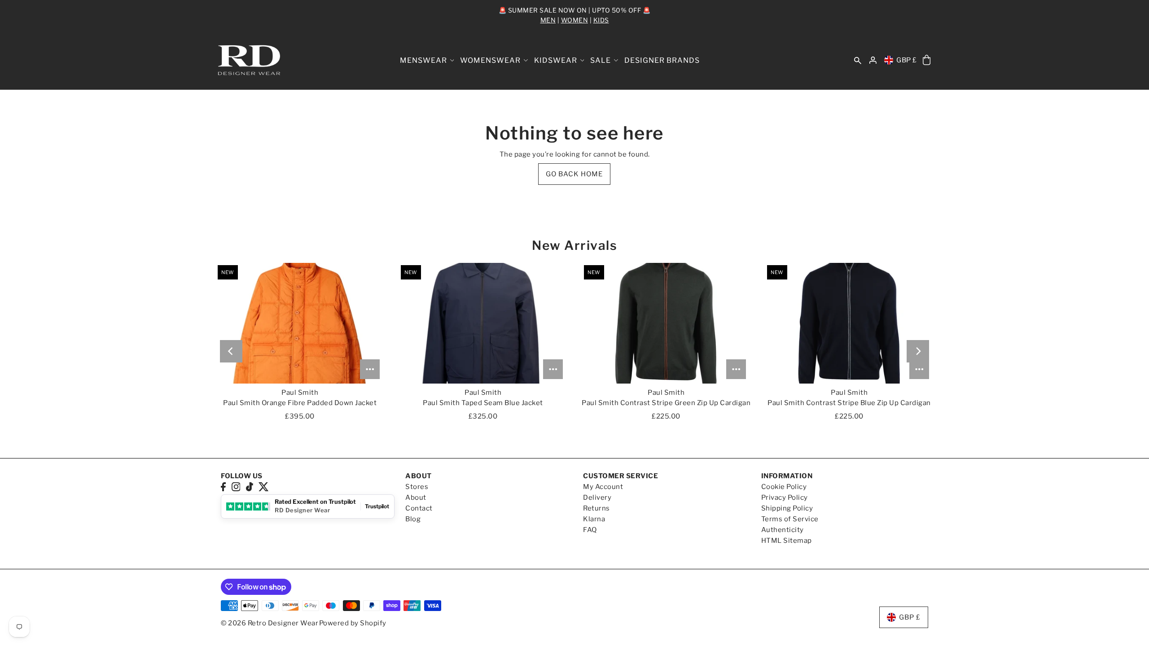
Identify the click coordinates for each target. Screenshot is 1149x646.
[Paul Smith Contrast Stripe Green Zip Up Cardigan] (666, 323)
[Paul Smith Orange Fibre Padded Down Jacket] (299, 323)
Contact (419, 508)
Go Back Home (574, 174)
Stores (416, 487)
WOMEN (574, 20)
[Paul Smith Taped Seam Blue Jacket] (483, 323)
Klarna (594, 519)
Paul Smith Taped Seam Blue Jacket (483, 403)
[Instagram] (236, 486)
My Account (603, 487)
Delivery (597, 497)
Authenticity (782, 530)
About (415, 497)
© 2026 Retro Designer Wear (269, 623)
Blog (413, 519)
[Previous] (231, 351)
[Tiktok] (249, 486)
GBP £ (906, 60)
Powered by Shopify (352, 623)
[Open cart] (927, 60)
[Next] (918, 351)
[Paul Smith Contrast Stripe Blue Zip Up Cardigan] (849, 323)
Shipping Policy (787, 508)
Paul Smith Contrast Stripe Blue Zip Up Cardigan (849, 403)
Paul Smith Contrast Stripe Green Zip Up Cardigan (666, 403)
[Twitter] (264, 486)
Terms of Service (790, 519)
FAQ (590, 530)
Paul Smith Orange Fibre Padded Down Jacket (300, 403)
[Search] (857, 60)
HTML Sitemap (786, 541)
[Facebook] (223, 486)
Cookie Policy (784, 487)
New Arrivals (574, 245)
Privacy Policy (784, 497)
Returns (596, 508)
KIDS (601, 20)
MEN (548, 20)
